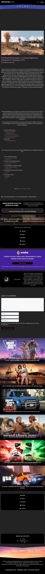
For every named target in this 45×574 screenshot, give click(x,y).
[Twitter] (20, 6)
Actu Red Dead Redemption (9, 196)
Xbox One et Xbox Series (11, 158)
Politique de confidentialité (14, 554)
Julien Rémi (17, 279)
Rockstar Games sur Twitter (24, 188)
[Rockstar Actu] (8, 2)
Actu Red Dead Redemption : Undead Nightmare (26, 196)
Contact (23, 554)
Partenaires (33, 554)
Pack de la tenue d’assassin (12, 134)
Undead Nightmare (10, 133)
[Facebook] (22, 6)
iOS (6, 173)
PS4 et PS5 (8, 159)
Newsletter (39, 554)
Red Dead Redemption (11, 131)
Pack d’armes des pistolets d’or (13, 136)
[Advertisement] (22, 18)
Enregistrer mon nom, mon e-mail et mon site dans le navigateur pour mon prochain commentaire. (20, 324)
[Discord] (25, 6)
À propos (28, 554)
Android (7, 171)
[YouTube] (27, 6)
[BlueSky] (17, 6)
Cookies (5, 554)
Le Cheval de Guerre (10, 137)
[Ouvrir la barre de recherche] (37, 2)
